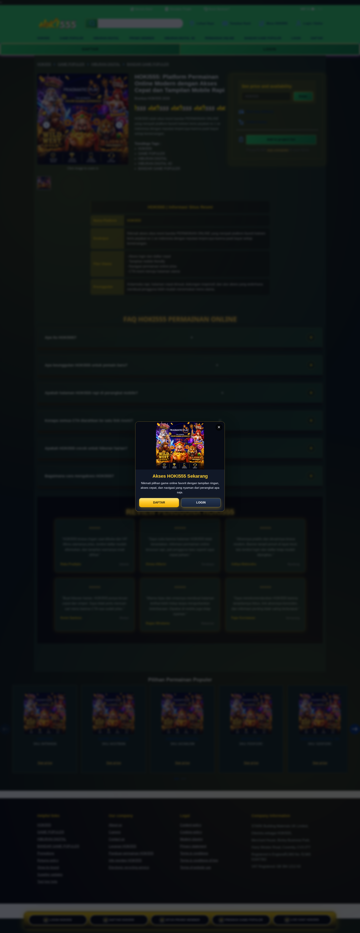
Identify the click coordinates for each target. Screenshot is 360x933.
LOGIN (201, 502)
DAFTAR (159, 502)
